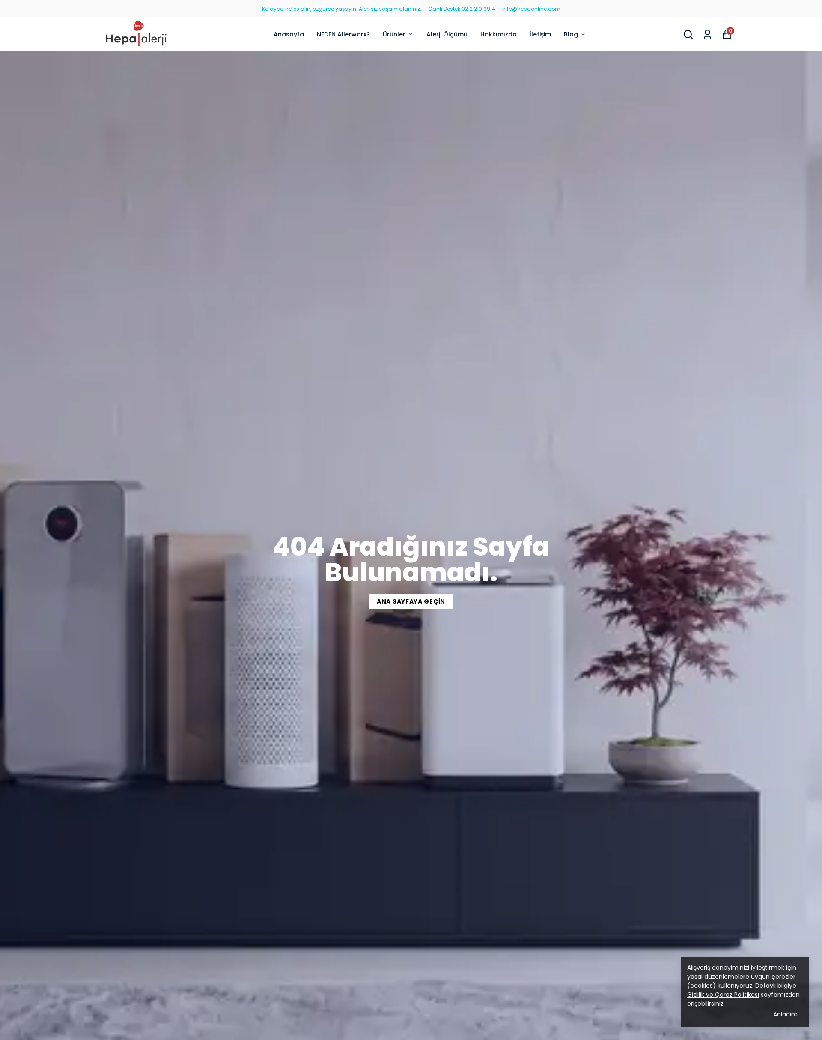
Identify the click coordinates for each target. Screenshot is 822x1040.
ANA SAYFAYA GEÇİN (411, 601)
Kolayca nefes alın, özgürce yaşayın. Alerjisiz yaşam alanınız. (341, 8)
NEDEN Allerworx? (343, 34)
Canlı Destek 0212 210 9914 (461, 8)
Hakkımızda (498, 34)
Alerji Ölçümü (447, 34)
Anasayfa (289, 34)
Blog (571, 34)
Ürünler (394, 34)
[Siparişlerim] (707, 34)
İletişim (540, 34)
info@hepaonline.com (531, 8)
